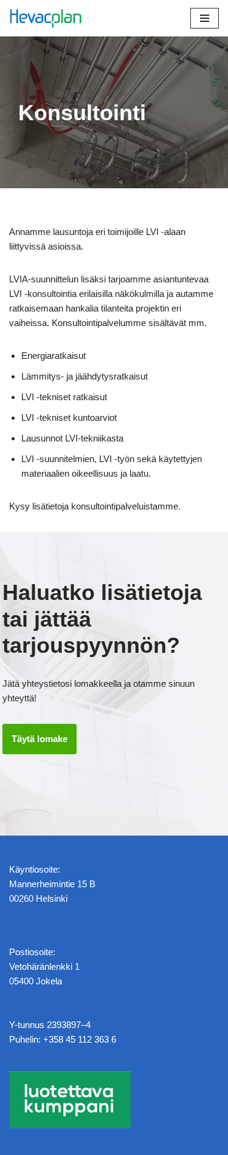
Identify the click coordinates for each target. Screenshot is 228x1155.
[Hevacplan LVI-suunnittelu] (45, 18)
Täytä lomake (39, 739)
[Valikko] (204, 18)
